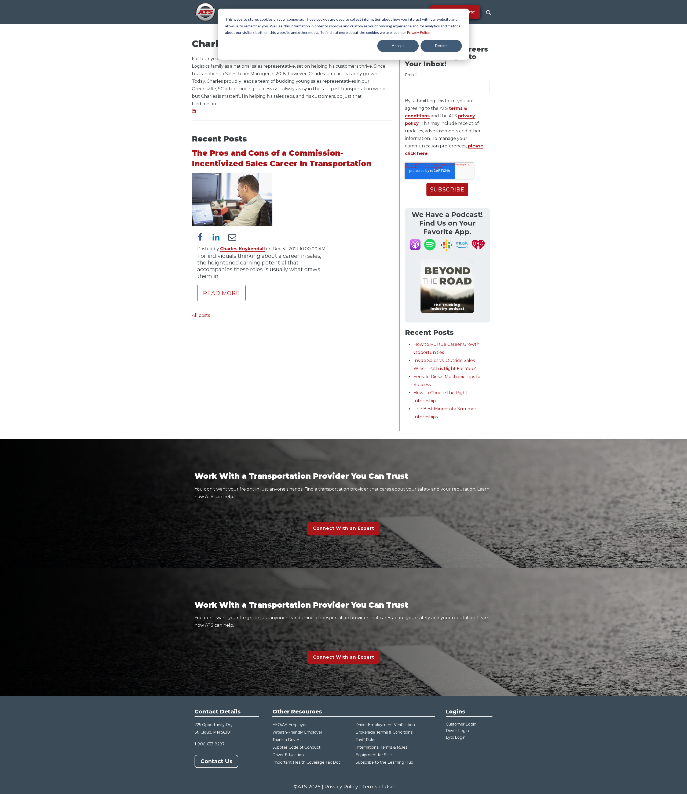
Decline (441, 45)
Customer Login (461, 724)
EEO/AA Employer (289, 724)
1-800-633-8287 (210, 744)
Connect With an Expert (343, 528)
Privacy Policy (418, 32)
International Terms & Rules (381, 747)
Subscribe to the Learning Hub (384, 762)
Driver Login (457, 730)
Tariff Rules (366, 739)
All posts (201, 315)
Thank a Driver (285, 739)
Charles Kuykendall (242, 248)
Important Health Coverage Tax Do (305, 762)
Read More (221, 293)
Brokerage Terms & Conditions (384, 732)
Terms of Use (378, 787)
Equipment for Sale (374, 754)
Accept (398, 45)
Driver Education (288, 754)
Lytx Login (456, 737)
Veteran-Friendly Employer (297, 732)
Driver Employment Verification (385, 724)
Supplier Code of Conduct (296, 747)
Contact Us (216, 761)
